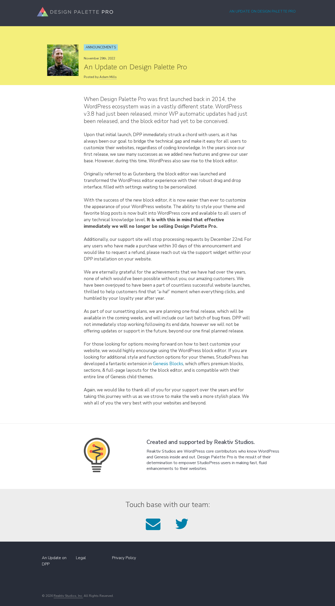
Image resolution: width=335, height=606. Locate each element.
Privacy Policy (124, 557)
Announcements (101, 47)
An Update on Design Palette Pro (262, 11)
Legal (81, 557)
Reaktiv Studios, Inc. (68, 596)
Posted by (100, 77)
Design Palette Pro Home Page (75, 11)
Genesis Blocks (168, 364)
